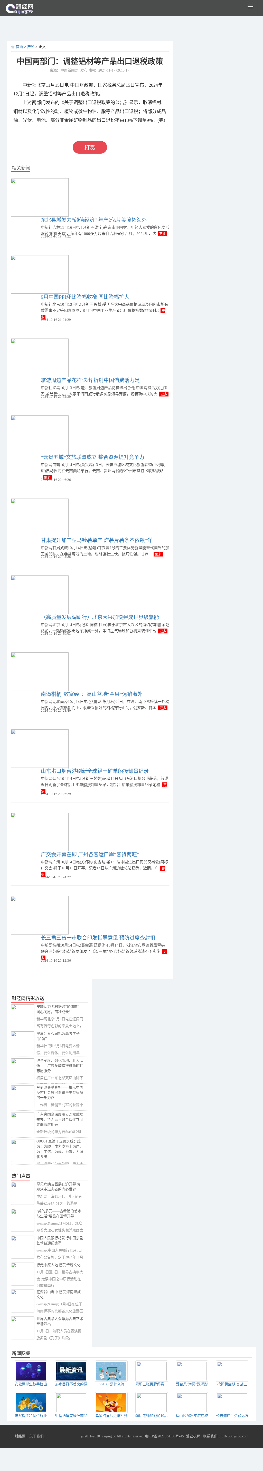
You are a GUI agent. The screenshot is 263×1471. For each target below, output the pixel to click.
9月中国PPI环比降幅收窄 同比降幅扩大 (85, 297)
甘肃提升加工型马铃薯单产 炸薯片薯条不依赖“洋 (96, 540)
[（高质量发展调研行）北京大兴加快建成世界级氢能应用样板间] (40, 594)
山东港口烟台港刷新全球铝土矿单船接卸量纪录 (95, 771)
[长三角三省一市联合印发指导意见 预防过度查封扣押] (40, 915)
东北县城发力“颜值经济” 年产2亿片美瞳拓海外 (94, 220)
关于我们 (36, 1436)
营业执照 (193, 1436)
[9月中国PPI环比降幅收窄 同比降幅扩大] (40, 274)
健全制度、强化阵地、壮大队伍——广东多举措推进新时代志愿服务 (59, 1066)
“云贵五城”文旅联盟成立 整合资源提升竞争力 (92, 457)
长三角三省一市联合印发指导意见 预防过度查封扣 (98, 938)
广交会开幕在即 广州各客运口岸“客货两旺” (90, 854)
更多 (162, 234)
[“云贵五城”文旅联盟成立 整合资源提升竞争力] (40, 434)
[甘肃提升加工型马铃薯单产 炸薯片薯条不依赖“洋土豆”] (40, 517)
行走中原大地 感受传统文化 (58, 1265)
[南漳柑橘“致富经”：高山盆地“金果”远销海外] (40, 671)
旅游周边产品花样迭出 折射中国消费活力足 (90, 380)
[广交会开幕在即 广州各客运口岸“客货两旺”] (40, 831)
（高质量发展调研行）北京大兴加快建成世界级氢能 (100, 617)
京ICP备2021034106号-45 (164, 1436)
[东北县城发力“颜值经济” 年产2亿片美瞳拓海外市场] (40, 197)
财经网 (20, 1436)
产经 (30, 47)
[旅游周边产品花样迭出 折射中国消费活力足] (40, 357)
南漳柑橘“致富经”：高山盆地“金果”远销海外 (92, 694)
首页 (19, 47)
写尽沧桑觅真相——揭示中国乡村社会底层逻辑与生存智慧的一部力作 (59, 1093)
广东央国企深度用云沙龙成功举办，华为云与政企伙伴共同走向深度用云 (59, 1119)
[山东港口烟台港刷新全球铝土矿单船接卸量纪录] (40, 748)
